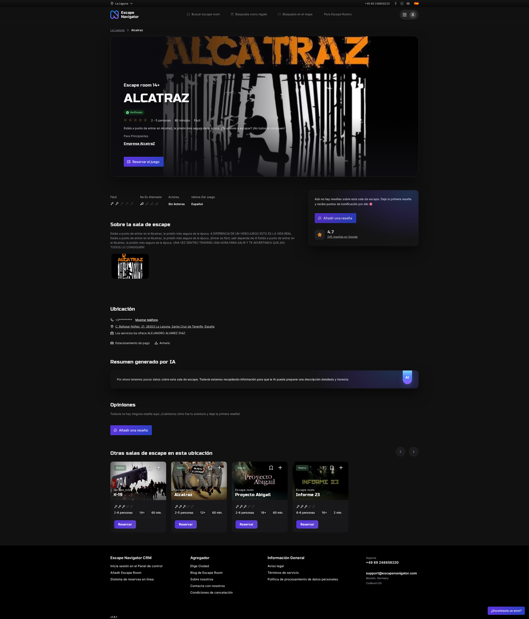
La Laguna (117, 30)
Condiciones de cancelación (211, 592)
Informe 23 (308, 494)
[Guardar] (149, 468)
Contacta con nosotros (207, 586)
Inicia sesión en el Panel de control (136, 566)
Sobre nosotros (201, 579)
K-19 (118, 494)
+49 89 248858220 (377, 3)
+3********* (123, 320)
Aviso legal (276, 566)
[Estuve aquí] (159, 468)
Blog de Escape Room (206, 573)
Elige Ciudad (199, 566)
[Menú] (409, 15)
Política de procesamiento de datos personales (303, 579)
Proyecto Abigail (253, 494)
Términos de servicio (283, 573)
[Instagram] (402, 3)
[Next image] (414, 452)
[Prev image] (400, 452)
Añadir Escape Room (125, 573)
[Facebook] (396, 3)
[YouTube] (408, 3)
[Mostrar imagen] (130, 266)
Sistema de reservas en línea (132, 579)
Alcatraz (137, 30)
